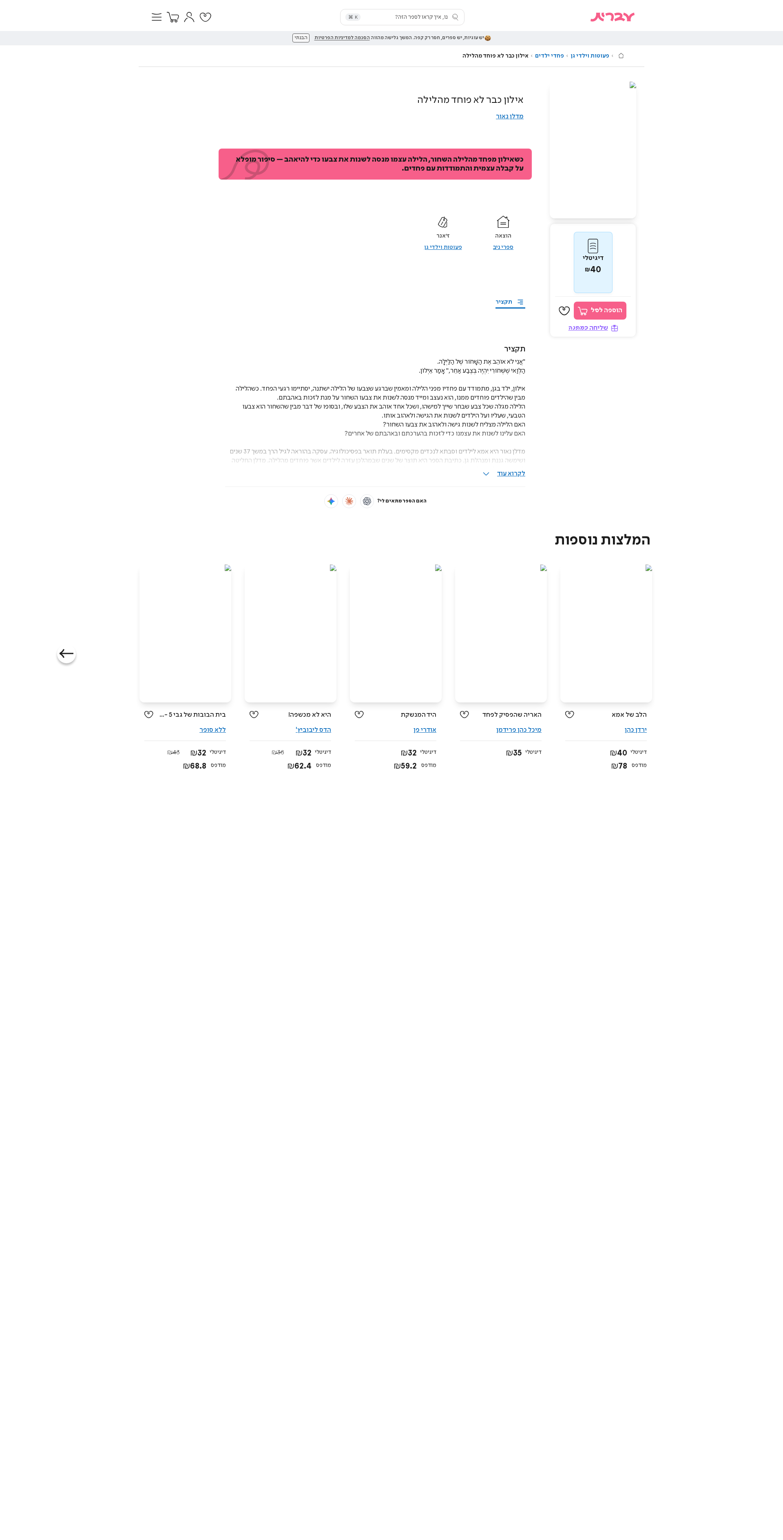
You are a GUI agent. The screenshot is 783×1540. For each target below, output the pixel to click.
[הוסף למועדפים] (564, 311)
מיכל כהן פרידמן (519, 730)
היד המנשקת (418, 715)
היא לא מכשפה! (309, 715)
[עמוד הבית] (621, 55)
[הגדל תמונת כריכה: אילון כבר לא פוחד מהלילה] (593, 150)
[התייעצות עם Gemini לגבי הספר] (331, 501)
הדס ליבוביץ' (313, 730)
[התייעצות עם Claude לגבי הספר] (349, 501)
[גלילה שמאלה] (66, 653)
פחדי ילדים (549, 56)
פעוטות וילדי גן (590, 56)
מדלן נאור (510, 116)
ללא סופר (212, 730)
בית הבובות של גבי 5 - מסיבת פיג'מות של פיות (192, 715)
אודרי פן (425, 730)
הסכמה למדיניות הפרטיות (342, 38)
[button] (156, 17)
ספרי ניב (503, 247)
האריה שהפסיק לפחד (512, 715)
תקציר (503, 302)
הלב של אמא (629, 715)
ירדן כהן (636, 730)
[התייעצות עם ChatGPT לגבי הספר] (367, 501)
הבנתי (300, 38)
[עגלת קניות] (172, 17)
